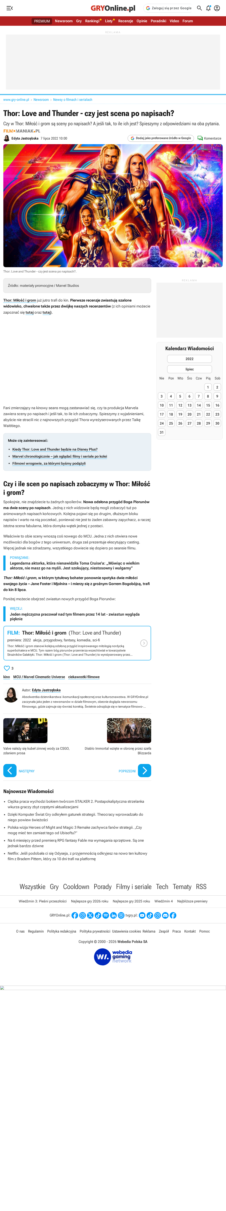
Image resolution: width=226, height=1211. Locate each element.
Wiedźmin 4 (163, 901)
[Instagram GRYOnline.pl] (82, 915)
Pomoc (204, 931)
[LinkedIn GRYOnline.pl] (113, 915)
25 (171, 423)
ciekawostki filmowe (84, 677)
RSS (201, 886)
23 (217, 414)
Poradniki (158, 21)
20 (190, 414)
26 (180, 423)
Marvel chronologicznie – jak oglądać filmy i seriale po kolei (59, 456)
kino (6, 677)
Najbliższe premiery (192, 901)
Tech (162, 886)
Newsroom (64, 21)
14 (199, 405)
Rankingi (92, 21)
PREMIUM (42, 21)
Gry (79, 21)
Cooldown (76, 886)
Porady (103, 886)
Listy (109, 21)
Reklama (149, 931)
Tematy (182, 886)
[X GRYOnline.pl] (90, 915)
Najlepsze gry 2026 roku (89, 901)
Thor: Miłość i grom (19, 300)
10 (162, 405)
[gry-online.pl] (113, 8)
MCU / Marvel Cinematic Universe (39, 677)
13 (190, 405)
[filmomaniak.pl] (21, 131)
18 (171, 414)
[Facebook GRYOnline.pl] (75, 915)
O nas (20, 931)
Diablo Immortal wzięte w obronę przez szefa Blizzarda (115, 748)
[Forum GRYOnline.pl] (121, 915)
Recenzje (125, 21)
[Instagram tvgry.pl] (157, 915)
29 (208, 423)
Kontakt (190, 931)
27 (190, 423)
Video (174, 21)
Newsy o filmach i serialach (72, 100)
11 (171, 405)
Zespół (164, 931)
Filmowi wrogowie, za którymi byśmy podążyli (49, 463)
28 (199, 423)
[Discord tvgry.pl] (165, 915)
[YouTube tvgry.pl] (142, 915)
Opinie (142, 21)
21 (199, 414)
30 (217, 423)
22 (208, 414)
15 (208, 405)
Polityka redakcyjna (61, 931)
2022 (190, 359)
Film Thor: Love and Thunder (77, 643)
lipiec (190, 369)
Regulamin (36, 931)
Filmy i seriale (134, 886)
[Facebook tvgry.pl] (173, 915)
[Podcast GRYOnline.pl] (105, 915)
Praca (176, 931)
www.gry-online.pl (16, 100)
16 (217, 405)
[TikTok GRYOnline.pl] (98, 915)
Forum (188, 21)
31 (162, 432)
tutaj (30, 312)
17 (162, 414)
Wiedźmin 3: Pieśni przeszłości (43, 901)
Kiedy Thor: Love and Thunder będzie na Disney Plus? (55, 449)
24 (162, 423)
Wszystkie (32, 886)
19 (180, 414)
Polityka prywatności (95, 931)
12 (180, 405)
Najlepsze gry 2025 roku (131, 901)
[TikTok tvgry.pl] (150, 915)
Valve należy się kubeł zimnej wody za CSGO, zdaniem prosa (39, 748)
